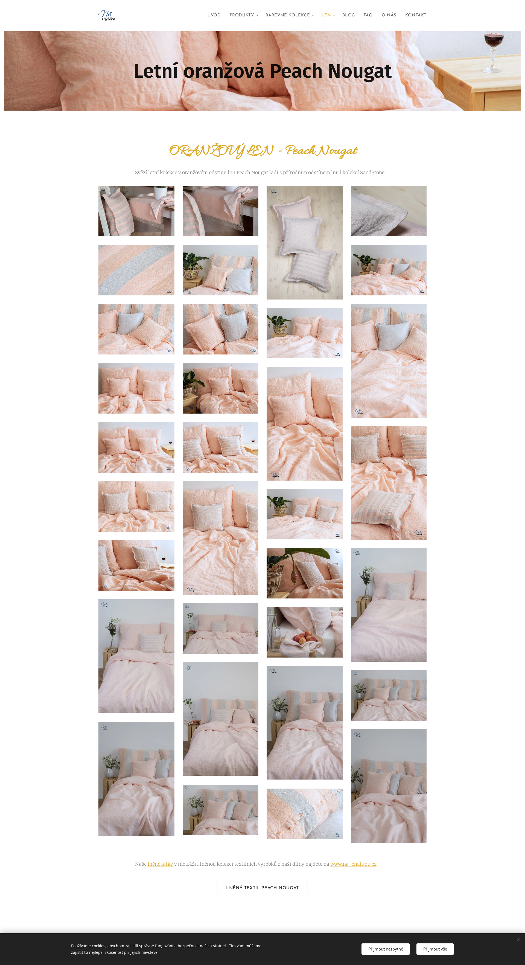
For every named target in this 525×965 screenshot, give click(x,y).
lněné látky (160, 864)
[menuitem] (215, 15)
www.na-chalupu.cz (353, 864)
